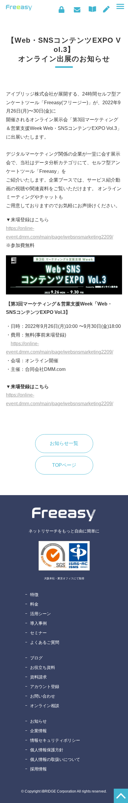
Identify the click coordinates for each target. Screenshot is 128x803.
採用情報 (38, 769)
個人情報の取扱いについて (55, 759)
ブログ (36, 657)
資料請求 (38, 677)
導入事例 (38, 623)
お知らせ (38, 721)
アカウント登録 (44, 686)
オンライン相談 (44, 705)
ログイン (61, 9)
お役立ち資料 (42, 667)
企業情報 (38, 730)
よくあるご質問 (44, 642)
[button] (120, 6)
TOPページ (64, 465)
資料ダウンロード (94, 9)
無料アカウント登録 (106, 9)
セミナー (38, 632)
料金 (34, 604)
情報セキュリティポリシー (55, 740)
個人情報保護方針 (46, 749)
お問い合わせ (77, 9)
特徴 (34, 594)
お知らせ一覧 (64, 443)
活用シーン (40, 613)
